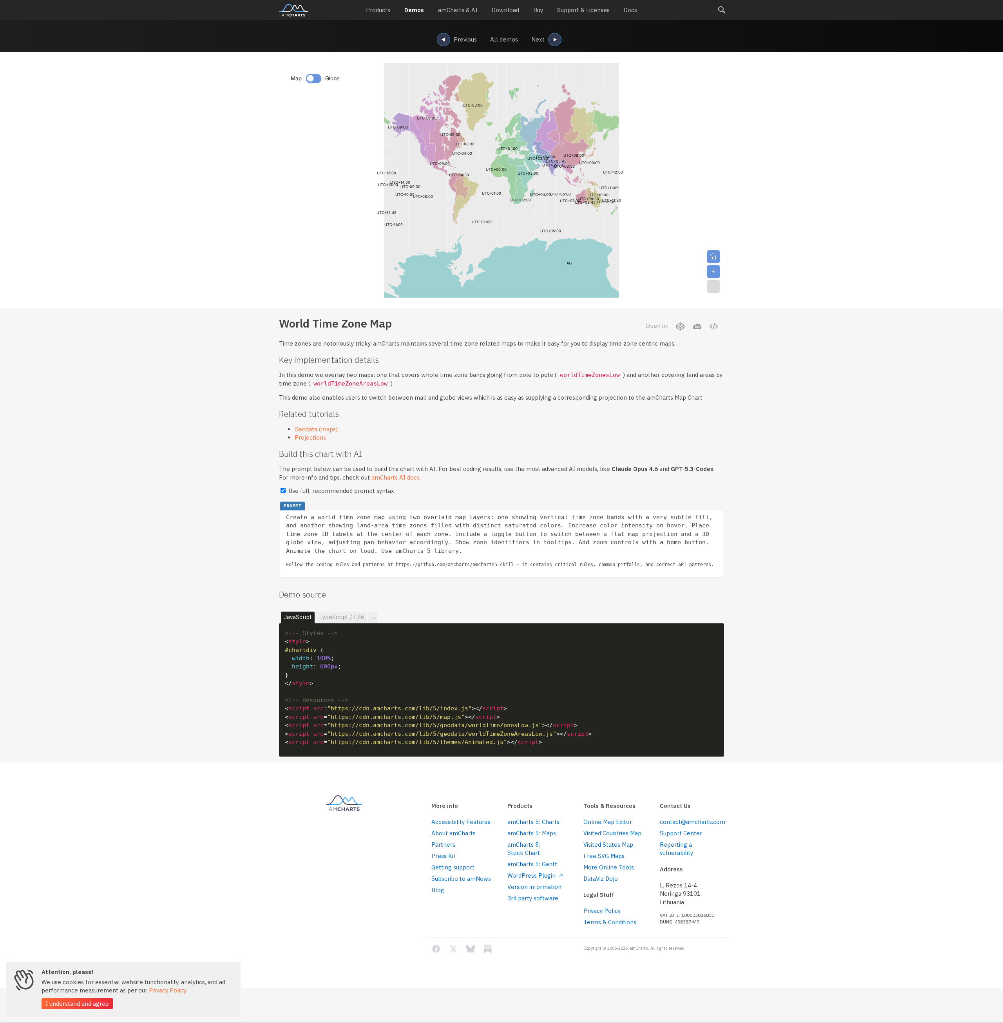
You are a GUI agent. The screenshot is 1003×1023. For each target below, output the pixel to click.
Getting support (452, 867)
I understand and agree (77, 1003)
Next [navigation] (538, 39)
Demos (414, 10)
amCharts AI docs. (396, 477)
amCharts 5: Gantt (532, 864)
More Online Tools (608, 867)
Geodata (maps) (316, 429)
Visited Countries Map (612, 833)
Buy (538, 10)
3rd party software (532, 898)
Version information (534, 887)
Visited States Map (608, 844)
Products (378, 10)
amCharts (293, 10)
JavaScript (298, 617)
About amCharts (453, 833)
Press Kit (443, 856)
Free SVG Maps (604, 856)
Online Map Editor (607, 822)
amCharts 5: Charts (533, 822)
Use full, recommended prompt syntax (340, 490)
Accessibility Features (461, 822)
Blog (437, 890)
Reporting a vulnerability (676, 848)
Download (505, 10)
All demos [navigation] (504, 39)
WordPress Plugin (532, 875)
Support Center (681, 833)
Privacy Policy (602, 910)
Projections (310, 437)
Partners (443, 844)
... (373, 617)
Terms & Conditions (609, 922)
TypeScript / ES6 (341, 617)
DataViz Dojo (600, 878)
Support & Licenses (583, 10)
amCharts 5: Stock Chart (523, 848)
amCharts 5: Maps (531, 833)
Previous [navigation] (465, 39)
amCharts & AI (458, 10)
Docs (630, 10)
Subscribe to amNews (461, 878)
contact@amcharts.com (692, 822)
